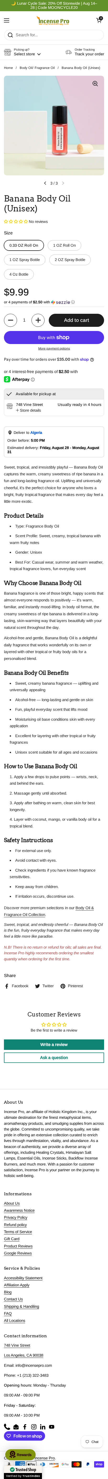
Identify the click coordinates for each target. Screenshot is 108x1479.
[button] (99, 20)
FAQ (8, 1313)
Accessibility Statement (23, 1278)
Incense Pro (45, 1458)
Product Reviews (18, 1246)
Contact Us (13, 1299)
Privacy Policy (15, 1217)
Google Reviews (18, 1253)
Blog (8, 1292)
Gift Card (11, 1239)
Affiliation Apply (16, 1285)
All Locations (14, 1320)
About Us (12, 1203)
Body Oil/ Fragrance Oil (37, 68)
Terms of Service (18, 1232)
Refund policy (15, 1225)
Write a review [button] (54, 1044)
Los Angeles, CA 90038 (23, 1355)
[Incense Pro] (52, 20)
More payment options (54, 348)
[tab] (28, 410)
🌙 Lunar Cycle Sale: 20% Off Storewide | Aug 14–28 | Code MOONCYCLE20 (54, 5)
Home (8, 68)
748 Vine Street (17, 1345)
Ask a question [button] (54, 1057)
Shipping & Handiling (21, 1306)
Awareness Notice (19, 1210)
